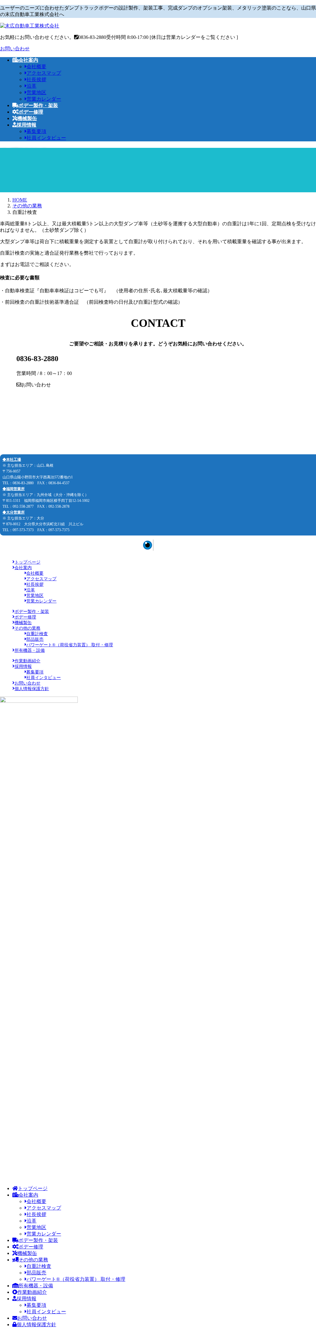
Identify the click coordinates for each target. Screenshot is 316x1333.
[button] (158, 385)
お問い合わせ (15, 48)
